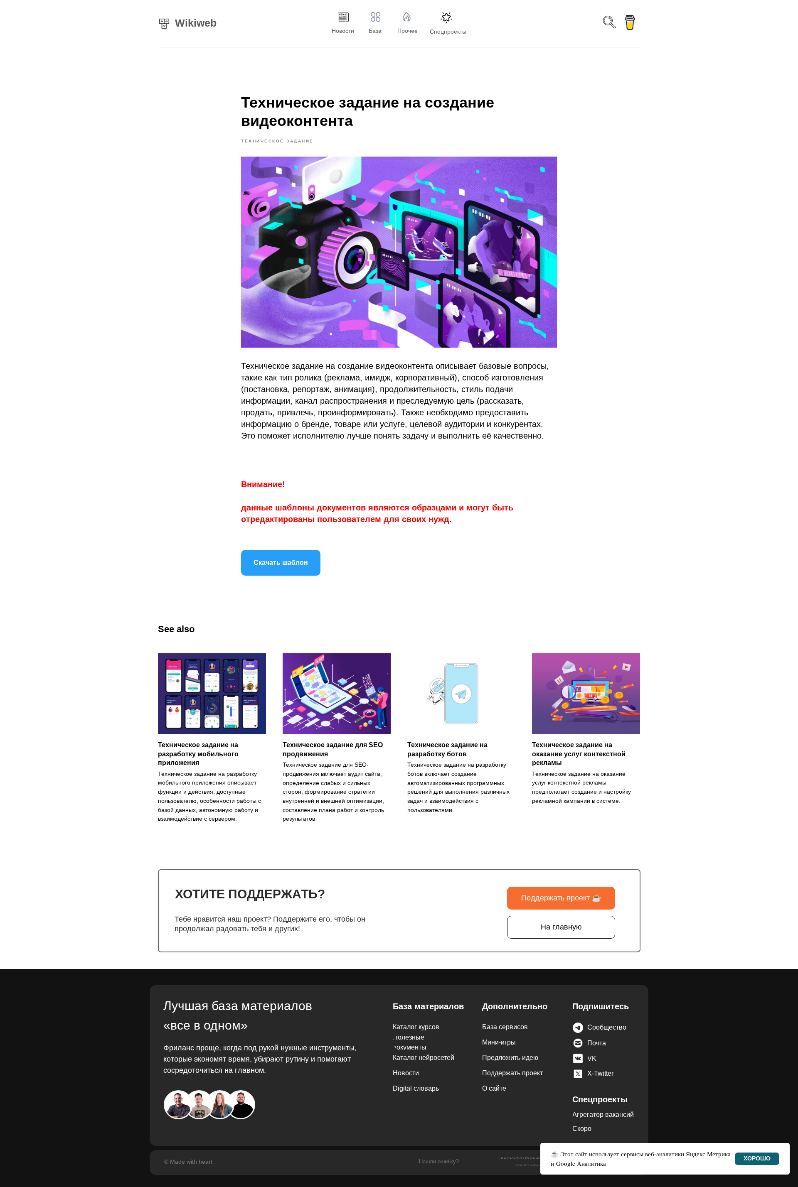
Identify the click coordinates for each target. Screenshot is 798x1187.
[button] (620, 1027)
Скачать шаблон (281, 562)
